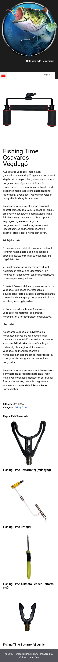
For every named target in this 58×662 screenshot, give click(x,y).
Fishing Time (20, 407)
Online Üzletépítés (29, 657)
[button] (3, 75)
